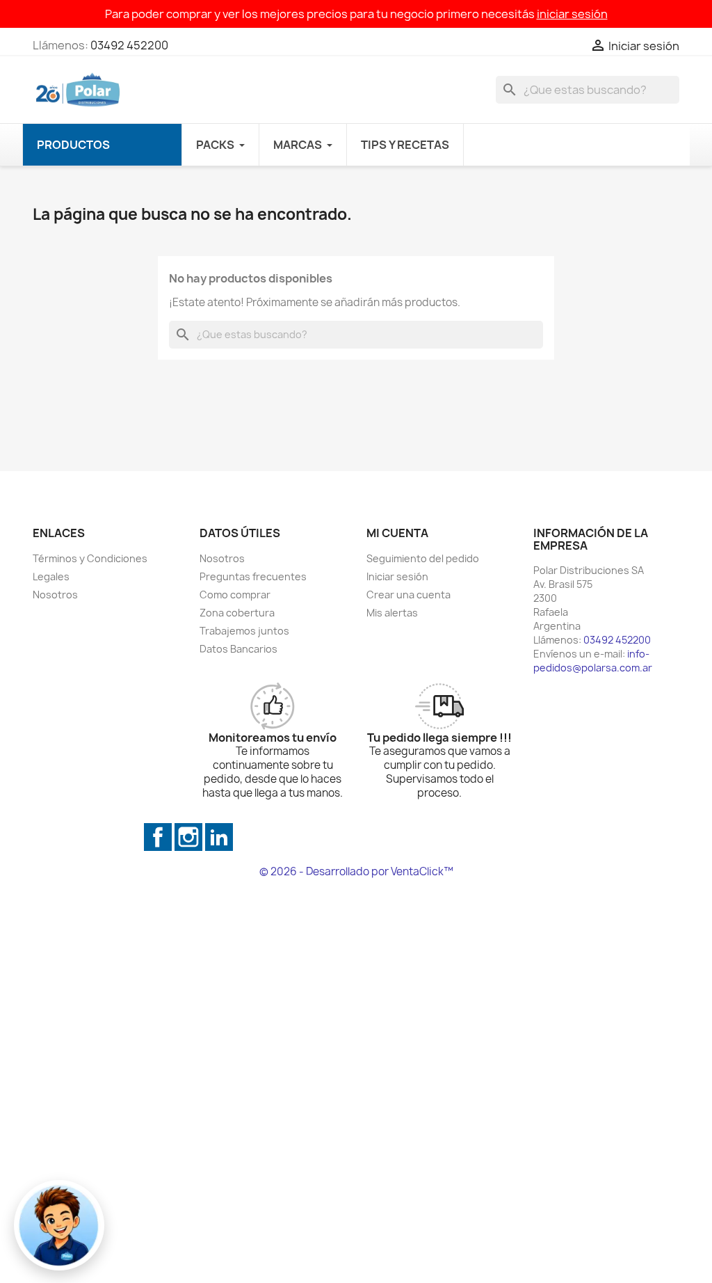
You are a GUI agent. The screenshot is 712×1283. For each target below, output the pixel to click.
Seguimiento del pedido (422, 558)
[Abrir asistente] (59, 1225)
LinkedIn (219, 837)
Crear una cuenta (408, 594)
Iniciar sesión (397, 576)
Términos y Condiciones (90, 558)
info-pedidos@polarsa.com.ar (592, 660)
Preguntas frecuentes (253, 576)
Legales (51, 576)
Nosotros (55, 594)
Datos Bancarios (238, 648)
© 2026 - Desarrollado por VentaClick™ (356, 871)
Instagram (188, 837)
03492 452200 (129, 45)
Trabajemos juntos (244, 630)
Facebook (158, 837)
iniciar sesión (572, 14)
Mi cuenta (397, 533)
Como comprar (235, 594)
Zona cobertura (237, 612)
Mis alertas (392, 612)
